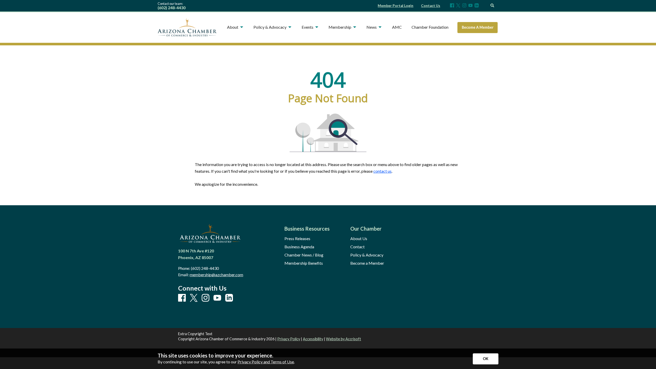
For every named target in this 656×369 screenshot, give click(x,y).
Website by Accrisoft (343, 339)
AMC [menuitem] (397, 27)
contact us (382, 171)
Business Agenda (299, 247)
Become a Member (367, 263)
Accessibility (313, 339)
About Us (358, 239)
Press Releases (297, 239)
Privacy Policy (288, 339)
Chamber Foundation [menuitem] (430, 27)
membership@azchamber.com (216, 274)
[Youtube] (470, 5)
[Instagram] (464, 5)
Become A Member (478, 27)
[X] (458, 5)
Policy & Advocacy (366, 255)
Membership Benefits (303, 263)
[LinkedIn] (477, 5)
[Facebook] (452, 5)
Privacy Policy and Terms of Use (266, 361)
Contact (357, 247)
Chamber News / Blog (303, 255)
